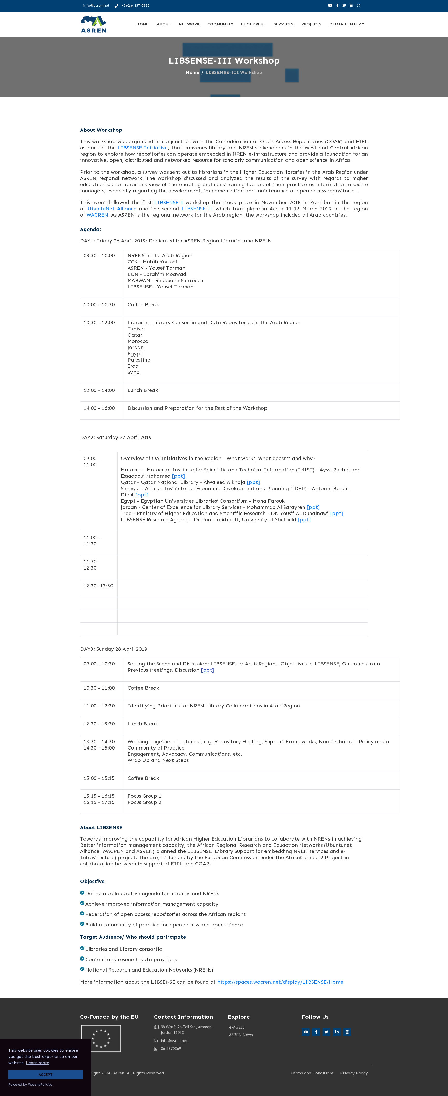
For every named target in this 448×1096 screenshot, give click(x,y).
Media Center (345, 24)
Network (189, 24)
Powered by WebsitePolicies (30, 1084)
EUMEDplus (253, 24)
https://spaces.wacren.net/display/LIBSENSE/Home (280, 982)
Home (142, 24)
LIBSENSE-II (198, 208)
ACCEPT (46, 1074)
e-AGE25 (237, 1027)
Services (283, 24)
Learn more (37, 1062)
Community (220, 24)
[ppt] (178, 476)
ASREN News (241, 1034)
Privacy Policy (354, 1073)
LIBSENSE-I (168, 202)
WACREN (97, 215)
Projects (311, 24)
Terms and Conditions (312, 1073)
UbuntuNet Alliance (112, 208)
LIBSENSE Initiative (143, 147)
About (164, 24)
